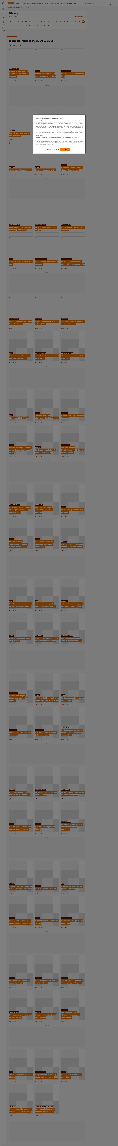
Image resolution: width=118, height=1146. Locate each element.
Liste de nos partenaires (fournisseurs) (44, 144)
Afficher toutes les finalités (52, 149)
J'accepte (65, 149)
